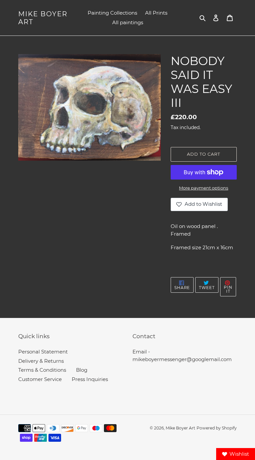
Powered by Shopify (217, 427)
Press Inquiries (90, 379)
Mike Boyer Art (42, 18)
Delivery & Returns (41, 361)
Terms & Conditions (42, 370)
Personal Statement (43, 351)
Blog (81, 370)
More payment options (203, 188)
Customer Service (40, 379)
